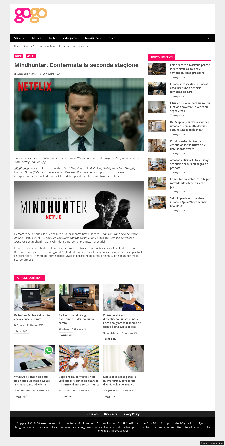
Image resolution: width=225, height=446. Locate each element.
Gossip (111, 38)
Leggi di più (21, 331)
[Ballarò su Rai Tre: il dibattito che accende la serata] (34, 297)
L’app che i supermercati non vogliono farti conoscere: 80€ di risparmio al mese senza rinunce (79, 380)
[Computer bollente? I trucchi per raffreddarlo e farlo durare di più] (157, 183)
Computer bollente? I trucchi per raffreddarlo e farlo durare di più (190, 183)
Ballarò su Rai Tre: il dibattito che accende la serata (32, 317)
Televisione (92, 38)
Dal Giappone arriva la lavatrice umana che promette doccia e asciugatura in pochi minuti (189, 126)
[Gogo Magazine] (30, 19)
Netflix (18, 55)
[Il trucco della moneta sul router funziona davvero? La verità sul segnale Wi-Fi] (157, 107)
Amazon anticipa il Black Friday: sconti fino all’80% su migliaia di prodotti (189, 164)
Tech (52, 38)
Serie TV (19, 38)
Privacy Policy (131, 414)
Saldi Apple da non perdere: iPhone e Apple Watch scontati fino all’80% (189, 202)
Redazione (92, 414)
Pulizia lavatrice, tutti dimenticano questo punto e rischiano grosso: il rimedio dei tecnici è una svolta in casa (122, 321)
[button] (209, 38)
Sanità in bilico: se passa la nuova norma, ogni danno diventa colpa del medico (119, 380)
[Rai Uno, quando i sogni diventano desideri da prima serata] (79, 297)
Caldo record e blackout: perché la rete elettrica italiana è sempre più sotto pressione (190, 69)
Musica (36, 38)
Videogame (70, 38)
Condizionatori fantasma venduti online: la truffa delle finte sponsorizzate (188, 145)
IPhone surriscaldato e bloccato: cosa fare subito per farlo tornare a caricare (190, 88)
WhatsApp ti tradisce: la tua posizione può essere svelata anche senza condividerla (32, 380)
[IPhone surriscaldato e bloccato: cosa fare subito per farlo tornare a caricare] (157, 88)
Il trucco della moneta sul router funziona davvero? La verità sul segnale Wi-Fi (190, 107)
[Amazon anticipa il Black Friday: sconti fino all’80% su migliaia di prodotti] (157, 164)
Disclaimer (110, 414)
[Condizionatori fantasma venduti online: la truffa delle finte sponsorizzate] (157, 145)
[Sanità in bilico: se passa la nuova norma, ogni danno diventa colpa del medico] (123, 358)
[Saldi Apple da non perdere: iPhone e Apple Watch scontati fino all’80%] (157, 202)
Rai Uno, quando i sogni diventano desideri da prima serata (76, 319)
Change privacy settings (212, 443)
